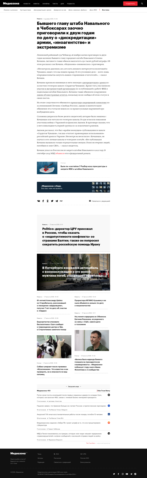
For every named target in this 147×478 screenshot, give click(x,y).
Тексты (55, 3)
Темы (39, 454)
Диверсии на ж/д (60, 10)
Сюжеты (36, 3)
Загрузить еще (73, 386)
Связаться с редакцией (101, 201)
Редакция (41, 462)
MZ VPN (83, 454)
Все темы (105, 10)
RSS (57, 454)
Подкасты (71, 3)
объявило (60, 153)
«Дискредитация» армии (42, 10)
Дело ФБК (93, 10)
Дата (62, 3)
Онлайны (46, 3)
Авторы (40, 458)
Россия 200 (84, 458)
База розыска (85, 462)
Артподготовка (25, 10)
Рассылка (57, 458)
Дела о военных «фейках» (78, 10)
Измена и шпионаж (11, 10)
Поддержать (130, 3)
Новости (26, 3)
